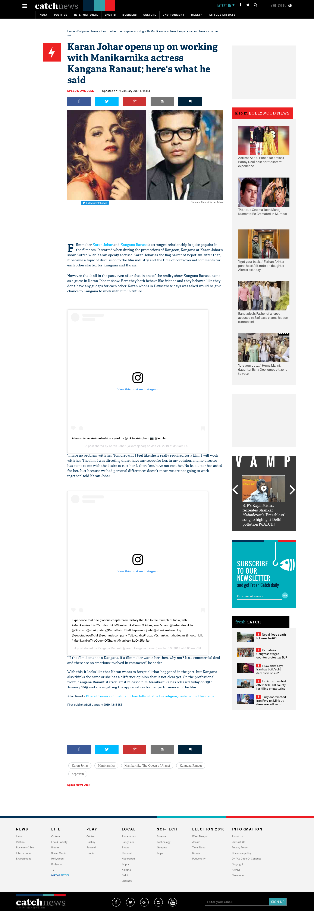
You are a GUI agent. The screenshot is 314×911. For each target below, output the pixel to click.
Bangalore (128, 842)
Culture (149, 15)
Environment (173, 15)
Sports (110, 15)
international (86, 15)
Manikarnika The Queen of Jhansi (147, 765)
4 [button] (270, 534)
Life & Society (59, 842)
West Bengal (199, 836)
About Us (237, 836)
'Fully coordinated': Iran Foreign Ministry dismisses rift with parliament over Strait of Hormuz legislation (271, 704)
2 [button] (257, 534)
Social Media (58, 853)
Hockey (91, 842)
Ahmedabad (129, 836)
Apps (160, 853)
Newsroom (238, 875)
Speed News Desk (80, 91)
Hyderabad (128, 858)
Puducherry (198, 858)
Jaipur (125, 864)
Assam (196, 842)
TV (52, 869)
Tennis (90, 853)
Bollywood (57, 864)
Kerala (196, 853)
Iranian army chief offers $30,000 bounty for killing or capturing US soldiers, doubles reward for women (271, 688)
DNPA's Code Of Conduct (246, 858)
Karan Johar (102, 244)
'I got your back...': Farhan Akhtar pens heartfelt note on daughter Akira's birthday (261, 266)
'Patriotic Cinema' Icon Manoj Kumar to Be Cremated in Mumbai (262, 212)
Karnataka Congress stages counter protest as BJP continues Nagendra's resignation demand (271, 657)
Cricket (91, 836)
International (23, 853)
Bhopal (126, 847)
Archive (236, 869)
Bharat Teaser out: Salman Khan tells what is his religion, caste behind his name (150, 696)
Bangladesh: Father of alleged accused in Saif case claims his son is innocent (263, 318)
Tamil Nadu (198, 847)
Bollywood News (87, 31)
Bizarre (55, 847)
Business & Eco (25, 847)
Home (71, 31)
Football (91, 847)
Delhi (125, 875)
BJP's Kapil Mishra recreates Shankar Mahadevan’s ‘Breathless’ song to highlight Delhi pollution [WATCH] (263, 515)
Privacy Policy (240, 847)
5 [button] (276, 534)
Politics (60, 15)
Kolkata (126, 869)
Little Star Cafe (222, 15)
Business (129, 15)
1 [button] (251, 534)
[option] (263, 501)
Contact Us (238, 842)
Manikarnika (106, 765)
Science (161, 836)
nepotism (78, 774)
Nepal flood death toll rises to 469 (271, 636)
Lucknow (127, 881)
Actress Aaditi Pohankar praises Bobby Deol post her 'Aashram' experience (261, 162)
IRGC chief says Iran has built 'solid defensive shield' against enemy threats (271, 671)
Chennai (127, 853)
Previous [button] (235, 490)
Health (197, 15)
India (43, 15)
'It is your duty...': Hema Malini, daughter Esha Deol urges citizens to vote (262, 369)
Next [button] (292, 490)
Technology (163, 842)
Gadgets (162, 847)
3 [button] (264, 534)
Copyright (237, 864)
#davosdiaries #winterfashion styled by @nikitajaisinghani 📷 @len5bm (119, 438)
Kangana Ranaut (134, 244)
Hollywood (57, 858)
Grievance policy (241, 853)
